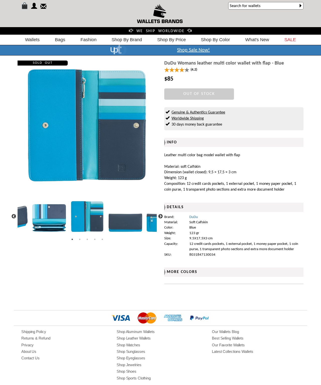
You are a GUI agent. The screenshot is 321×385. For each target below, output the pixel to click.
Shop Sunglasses (131, 351)
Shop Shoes (126, 371)
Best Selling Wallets (228, 338)
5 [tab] (102, 239)
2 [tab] (79, 239)
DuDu (193, 217)
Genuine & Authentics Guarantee (198, 113)
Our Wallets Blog (225, 331)
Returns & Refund (35, 338)
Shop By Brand (127, 39)
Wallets (32, 39)
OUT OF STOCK (199, 94)
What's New (257, 39)
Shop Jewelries (129, 365)
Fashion (89, 39)
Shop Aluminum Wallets (136, 331)
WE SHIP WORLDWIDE (160, 31)
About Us (28, 351)
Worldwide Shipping (188, 119)
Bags (60, 39)
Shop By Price (171, 39)
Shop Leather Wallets (134, 338)
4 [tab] (94, 239)
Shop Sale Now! (193, 50)
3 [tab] (87, 239)
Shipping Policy (33, 331)
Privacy (27, 345)
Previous (13, 216)
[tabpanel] (87, 216)
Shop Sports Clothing (134, 378)
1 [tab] (72, 239)
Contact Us (30, 358)
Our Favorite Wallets (228, 345)
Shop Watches (128, 345)
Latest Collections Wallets (232, 351)
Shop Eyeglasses (131, 358)
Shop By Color (215, 39)
